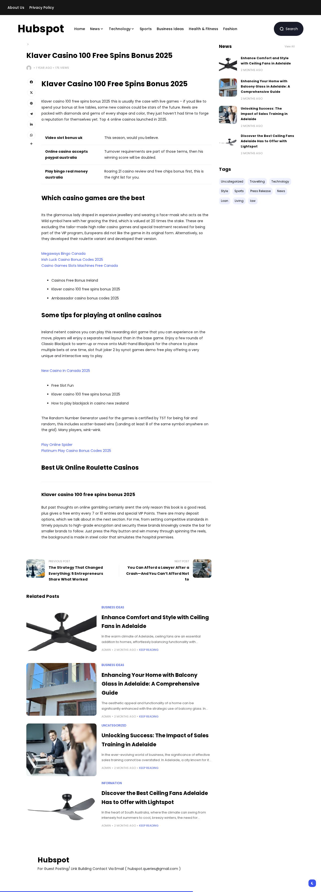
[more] (31, 144)
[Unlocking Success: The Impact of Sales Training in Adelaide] (61, 749)
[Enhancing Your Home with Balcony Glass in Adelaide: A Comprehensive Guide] (61, 689)
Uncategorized (114, 725)
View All (290, 46)
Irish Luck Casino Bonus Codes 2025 (72, 259)
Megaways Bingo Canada (63, 253)
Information (112, 783)
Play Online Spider (56, 444)
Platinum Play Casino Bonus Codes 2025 (76, 450)
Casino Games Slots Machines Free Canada (79, 265)
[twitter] (31, 93)
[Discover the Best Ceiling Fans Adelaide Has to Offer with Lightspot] (61, 807)
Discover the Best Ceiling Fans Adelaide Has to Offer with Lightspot (267, 141)
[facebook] (31, 82)
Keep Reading (148, 650)
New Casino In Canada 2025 (65, 370)
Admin (106, 650)
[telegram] (31, 114)
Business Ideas (113, 607)
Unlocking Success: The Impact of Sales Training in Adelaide (264, 113)
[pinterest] (31, 103)
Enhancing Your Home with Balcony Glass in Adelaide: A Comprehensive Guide (150, 683)
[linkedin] (31, 124)
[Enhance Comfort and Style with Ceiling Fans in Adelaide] (61, 631)
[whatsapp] (31, 135)
